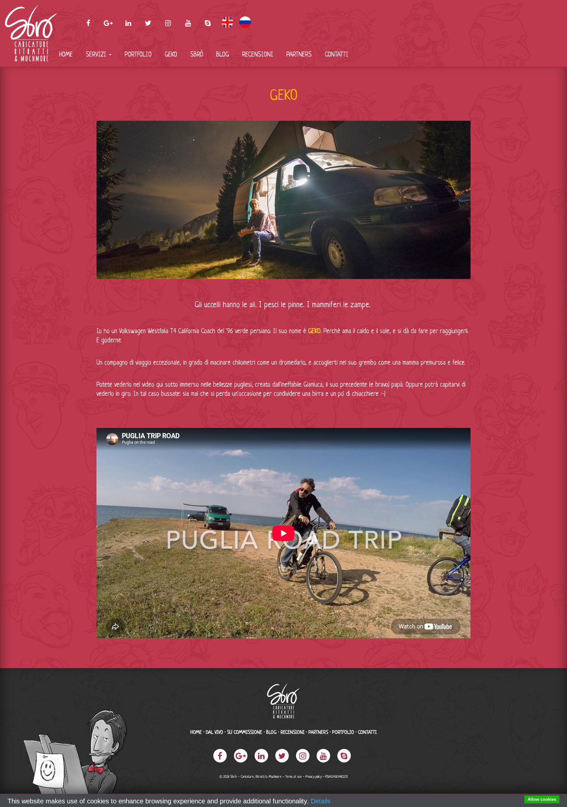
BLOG (222, 55)
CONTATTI (336, 55)
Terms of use (293, 777)
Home (66, 55)
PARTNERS (299, 55)
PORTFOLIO (138, 55)
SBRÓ (196, 55)
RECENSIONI (257, 55)
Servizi (97, 55)
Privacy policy (313, 777)
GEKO (171, 55)
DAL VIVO (214, 732)
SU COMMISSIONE (244, 732)
